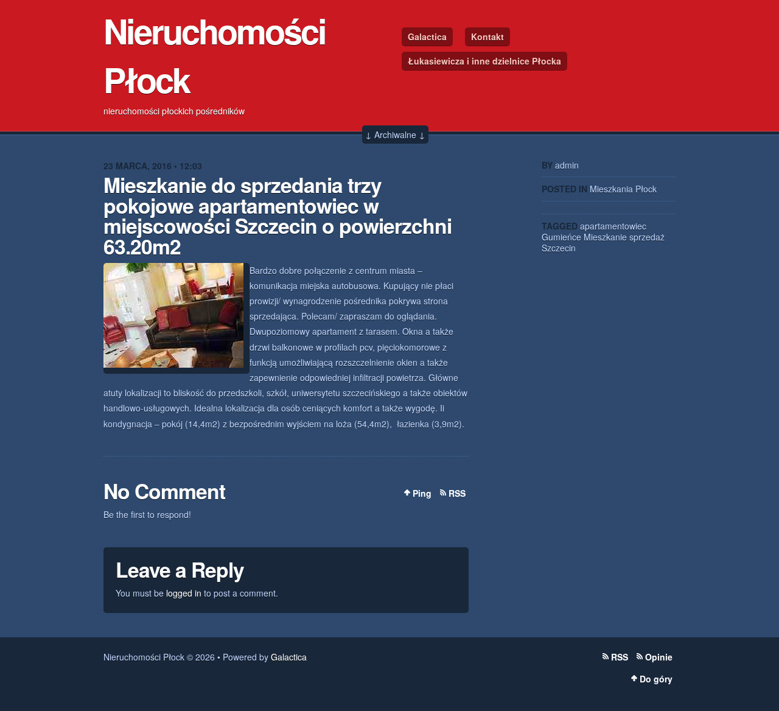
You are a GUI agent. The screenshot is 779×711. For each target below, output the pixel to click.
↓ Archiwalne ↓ (395, 134)
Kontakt (487, 36)
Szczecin (559, 248)
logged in (183, 593)
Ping (422, 493)
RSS (457, 493)
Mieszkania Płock (623, 189)
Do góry (656, 679)
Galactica (427, 36)
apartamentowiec (613, 226)
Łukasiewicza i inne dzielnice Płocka (484, 61)
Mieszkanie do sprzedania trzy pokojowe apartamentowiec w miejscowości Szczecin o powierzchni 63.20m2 (277, 215)
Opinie (658, 657)
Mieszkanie (605, 237)
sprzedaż (647, 237)
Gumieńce (561, 237)
